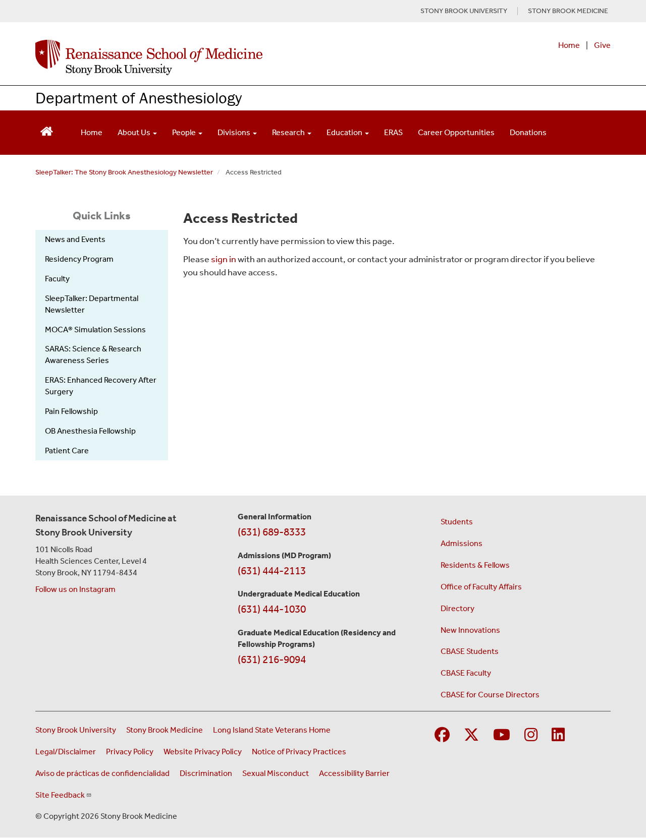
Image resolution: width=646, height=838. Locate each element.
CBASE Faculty (466, 673)
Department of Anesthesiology (138, 97)
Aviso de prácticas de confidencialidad (102, 773)
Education (345, 132)
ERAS (393, 132)
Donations (528, 132)
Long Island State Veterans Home (272, 730)
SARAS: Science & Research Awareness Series (93, 354)
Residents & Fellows (475, 565)
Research (289, 132)
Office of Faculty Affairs (481, 586)
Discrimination (206, 773)
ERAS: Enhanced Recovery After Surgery (100, 385)
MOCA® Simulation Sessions (95, 329)
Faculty (57, 278)
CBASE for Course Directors (490, 694)
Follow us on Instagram (75, 589)
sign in (223, 259)
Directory (457, 608)
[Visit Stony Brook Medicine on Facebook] (442, 735)
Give (602, 45)
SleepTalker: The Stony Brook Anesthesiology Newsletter (124, 172)
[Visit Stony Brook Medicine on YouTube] (501, 735)
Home (569, 45)
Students (457, 521)
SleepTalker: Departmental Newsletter (91, 304)
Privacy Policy (129, 751)
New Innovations (470, 630)
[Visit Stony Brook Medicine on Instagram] (531, 735)
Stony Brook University (75, 730)
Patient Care (67, 450)
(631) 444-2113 (272, 571)
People (184, 132)
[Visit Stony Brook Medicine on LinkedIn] (558, 735)
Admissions (461, 543)
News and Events (75, 239)
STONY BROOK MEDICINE (568, 11)
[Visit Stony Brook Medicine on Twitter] (471, 735)
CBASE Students (470, 651)
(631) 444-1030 (272, 609)
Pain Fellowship (71, 411)
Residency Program (79, 259)
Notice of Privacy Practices (299, 751)
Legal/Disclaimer (65, 751)
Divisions (235, 132)
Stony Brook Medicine (164, 730)
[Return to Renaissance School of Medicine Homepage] (46, 130)
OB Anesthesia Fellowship (90, 431)
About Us (135, 132)
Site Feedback (60, 795)
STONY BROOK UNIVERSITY (463, 11)
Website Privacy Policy (203, 751)
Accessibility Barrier (354, 773)
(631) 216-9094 (272, 659)
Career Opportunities (456, 132)
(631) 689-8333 (272, 532)
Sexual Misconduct (275, 773)
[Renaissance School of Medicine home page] (219, 57)
